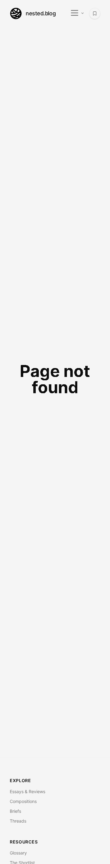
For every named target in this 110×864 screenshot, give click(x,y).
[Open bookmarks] (94, 13)
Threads (18, 821)
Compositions (23, 801)
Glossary (18, 852)
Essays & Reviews (27, 791)
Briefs (15, 811)
